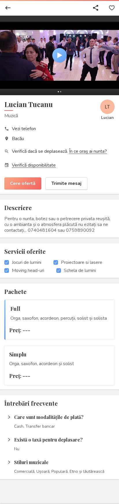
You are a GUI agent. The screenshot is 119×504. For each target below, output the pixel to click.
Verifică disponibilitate (34, 165)
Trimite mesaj (66, 183)
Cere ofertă (23, 183)
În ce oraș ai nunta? (88, 151)
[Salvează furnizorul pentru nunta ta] (111, 7)
